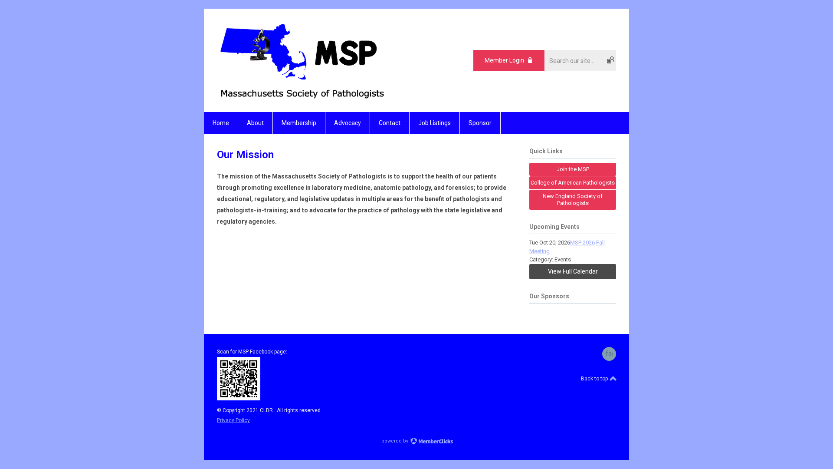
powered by (395, 441)
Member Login (504, 60)
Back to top (595, 379)
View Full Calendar (573, 271)
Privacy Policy (233, 420)
